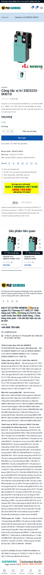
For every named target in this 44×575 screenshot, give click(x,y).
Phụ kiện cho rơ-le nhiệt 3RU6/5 (19, 438)
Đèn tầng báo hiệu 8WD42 (20, 532)
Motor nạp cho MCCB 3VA (24, 497)
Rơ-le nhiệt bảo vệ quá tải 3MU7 (28, 512)
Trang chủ (4, 17)
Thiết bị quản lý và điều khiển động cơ (22, 535)
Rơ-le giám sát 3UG (7, 497)
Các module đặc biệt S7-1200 (29, 380)
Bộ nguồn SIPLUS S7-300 (14, 374)
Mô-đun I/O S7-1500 (8, 369)
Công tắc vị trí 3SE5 (16, 154)
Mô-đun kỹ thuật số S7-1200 (31, 363)
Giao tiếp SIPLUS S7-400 (32, 374)
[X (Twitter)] (8, 301)
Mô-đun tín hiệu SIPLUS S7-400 (11, 366)
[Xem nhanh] (18, 244)
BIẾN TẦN (23, 356)
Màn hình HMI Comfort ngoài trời (22, 395)
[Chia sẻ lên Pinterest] (18, 163)
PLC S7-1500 (5, 377)
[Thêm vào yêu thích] (18, 247)
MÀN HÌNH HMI (33, 409)
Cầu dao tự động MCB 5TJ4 (22, 444)
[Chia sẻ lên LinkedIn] (22, 163)
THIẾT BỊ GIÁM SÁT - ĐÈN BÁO (21, 544)
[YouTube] (12, 301)
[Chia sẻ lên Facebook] (9, 163)
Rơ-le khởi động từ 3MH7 (21, 461)
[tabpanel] (22, 210)
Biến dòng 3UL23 (19, 538)
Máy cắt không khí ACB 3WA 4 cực (22, 469)
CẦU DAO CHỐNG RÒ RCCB (29, 472)
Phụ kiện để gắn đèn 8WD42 (11, 521)
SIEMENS (4, 87)
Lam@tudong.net (10, 332)
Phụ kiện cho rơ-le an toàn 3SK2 (24, 441)
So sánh (6, 144)
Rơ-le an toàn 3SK (27, 509)
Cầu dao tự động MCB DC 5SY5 (28, 486)
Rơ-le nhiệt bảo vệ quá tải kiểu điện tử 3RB (15, 481)
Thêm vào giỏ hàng (29, 131)
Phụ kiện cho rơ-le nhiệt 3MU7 (15, 436)
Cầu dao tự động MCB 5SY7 (19, 464)
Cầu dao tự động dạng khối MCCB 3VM (14, 458)
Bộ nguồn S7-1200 (24, 388)
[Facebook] (3, 301)
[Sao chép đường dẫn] (36, 163)
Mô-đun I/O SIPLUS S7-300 (32, 366)
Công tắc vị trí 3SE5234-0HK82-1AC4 (11, 258)
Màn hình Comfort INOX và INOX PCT (27, 398)
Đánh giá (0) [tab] (26, 202)
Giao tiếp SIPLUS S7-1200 (24, 386)
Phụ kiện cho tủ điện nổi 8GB (31, 521)
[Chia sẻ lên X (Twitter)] (13, 163)
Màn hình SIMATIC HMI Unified (31, 420)
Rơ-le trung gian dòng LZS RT (26, 489)
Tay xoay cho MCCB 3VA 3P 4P (26, 500)
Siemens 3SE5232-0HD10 (26, 158)
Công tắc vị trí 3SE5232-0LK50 (30, 258)
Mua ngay (22, 138)
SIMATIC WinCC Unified (19, 409)
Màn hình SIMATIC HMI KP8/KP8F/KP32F (21, 418)
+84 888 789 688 (10, 327)
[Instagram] (17, 301)
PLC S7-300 (5, 383)
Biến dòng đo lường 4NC (10, 529)
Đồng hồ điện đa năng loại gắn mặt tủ (13, 524)
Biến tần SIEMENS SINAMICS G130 (17, 354)
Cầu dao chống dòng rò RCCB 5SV (25, 430)
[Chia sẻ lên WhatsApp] (27, 163)
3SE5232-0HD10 (10, 158)
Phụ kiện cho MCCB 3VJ (31, 483)
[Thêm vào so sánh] (18, 240)
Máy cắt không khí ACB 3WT (20, 450)
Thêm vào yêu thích (19, 144)
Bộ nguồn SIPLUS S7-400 (19, 383)
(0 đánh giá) (14, 99)
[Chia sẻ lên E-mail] (31, 163)
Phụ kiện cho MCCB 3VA (23, 492)
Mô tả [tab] (15, 202)
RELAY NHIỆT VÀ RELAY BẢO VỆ (25, 506)
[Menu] (41, 7)
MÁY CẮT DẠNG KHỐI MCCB (22, 452)
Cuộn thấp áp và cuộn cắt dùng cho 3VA (25, 495)
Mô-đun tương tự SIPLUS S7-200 (22, 377)
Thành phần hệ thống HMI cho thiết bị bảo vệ (16, 401)
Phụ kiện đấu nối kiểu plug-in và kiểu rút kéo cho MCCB (19, 514)
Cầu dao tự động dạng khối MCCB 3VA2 (26, 478)
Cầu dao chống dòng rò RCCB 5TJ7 (30, 455)
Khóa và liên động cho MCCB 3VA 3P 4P (25, 503)
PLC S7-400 (10, 386)
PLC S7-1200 (20, 369)
